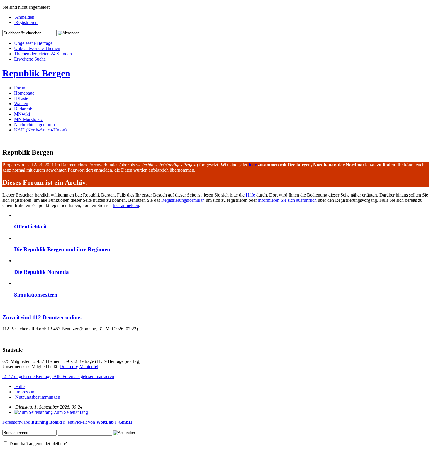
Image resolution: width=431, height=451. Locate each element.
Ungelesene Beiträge (33, 43)
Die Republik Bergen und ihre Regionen (62, 249)
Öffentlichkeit (30, 226)
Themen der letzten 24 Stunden (43, 53)
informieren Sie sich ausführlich (287, 200)
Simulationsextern (35, 295)
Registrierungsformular (182, 200)
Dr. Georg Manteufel (79, 366)
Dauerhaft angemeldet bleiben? (37, 443)
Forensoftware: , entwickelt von (67, 422)
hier (253, 164)
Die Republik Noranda (41, 272)
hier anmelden (126, 205)
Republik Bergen (36, 73)
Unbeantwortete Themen (37, 48)
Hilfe (250, 194)
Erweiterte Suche (30, 59)
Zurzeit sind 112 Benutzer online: (42, 317)
